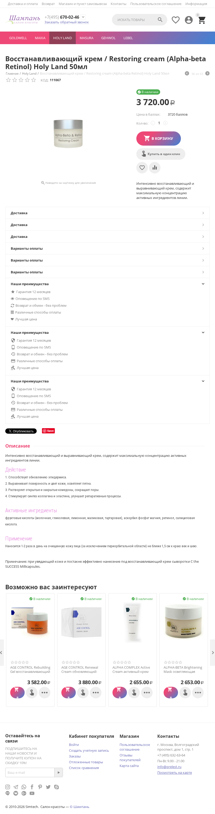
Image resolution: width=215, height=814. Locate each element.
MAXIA (40, 37)
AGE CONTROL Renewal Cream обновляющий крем (79, 671)
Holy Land (62, 37)
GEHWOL (108, 37)
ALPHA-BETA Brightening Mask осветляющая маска (183, 671)
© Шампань (79, 806)
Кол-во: (142, 123)
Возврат (48, 3)
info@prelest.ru (169, 766)
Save (50, 431)
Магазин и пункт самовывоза (83, 3)
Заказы (75, 756)
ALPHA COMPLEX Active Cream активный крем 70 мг (131, 671)
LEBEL (128, 37)
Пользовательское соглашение (155, 3)
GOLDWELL (18, 37)
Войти (74, 744)
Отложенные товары (86, 762)
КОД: (45, 80)
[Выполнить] (58, 772)
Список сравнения (84, 767)
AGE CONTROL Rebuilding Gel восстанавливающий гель (30, 671)
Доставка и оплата (23, 3)
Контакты (118, 3)
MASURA (86, 37)
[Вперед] (207, 74)
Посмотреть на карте (174, 772)
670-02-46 (62, 17)
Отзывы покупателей (130, 757)
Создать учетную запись (89, 750)
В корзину (162, 138)
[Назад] (187, 74)
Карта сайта (129, 765)
